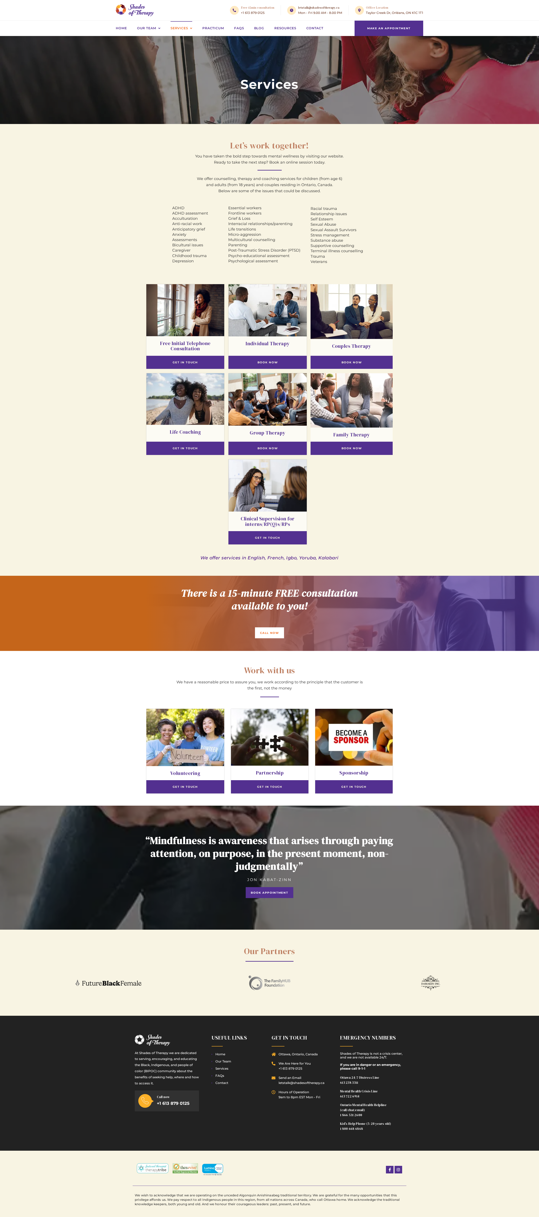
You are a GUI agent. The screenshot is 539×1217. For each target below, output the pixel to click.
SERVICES (179, 28)
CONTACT (314, 28)
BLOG (259, 28)
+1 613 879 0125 (253, 13)
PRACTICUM (213, 28)
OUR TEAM (146, 28)
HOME (121, 28)
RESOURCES (285, 28)
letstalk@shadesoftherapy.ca (318, 8)
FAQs (239, 28)
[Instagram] (398, 1169)
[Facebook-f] (390, 1169)
